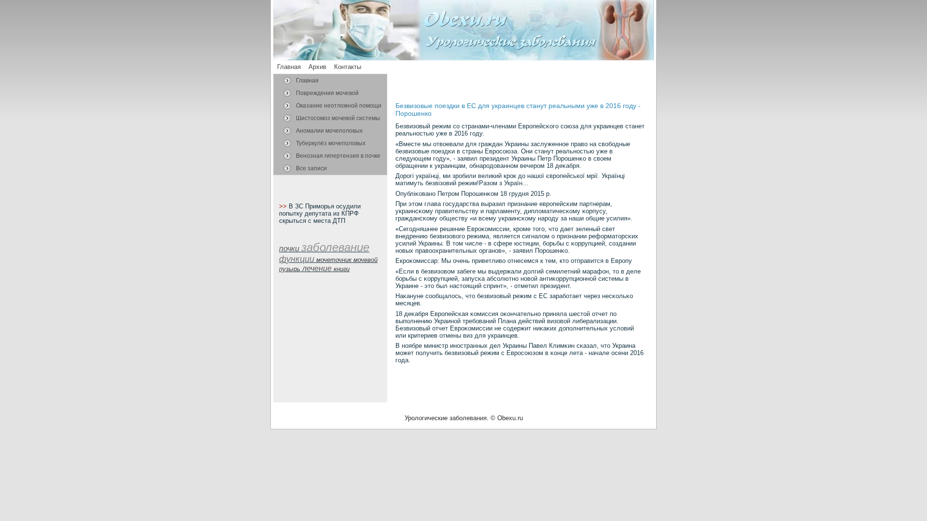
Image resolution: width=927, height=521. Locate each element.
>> (284, 206)
